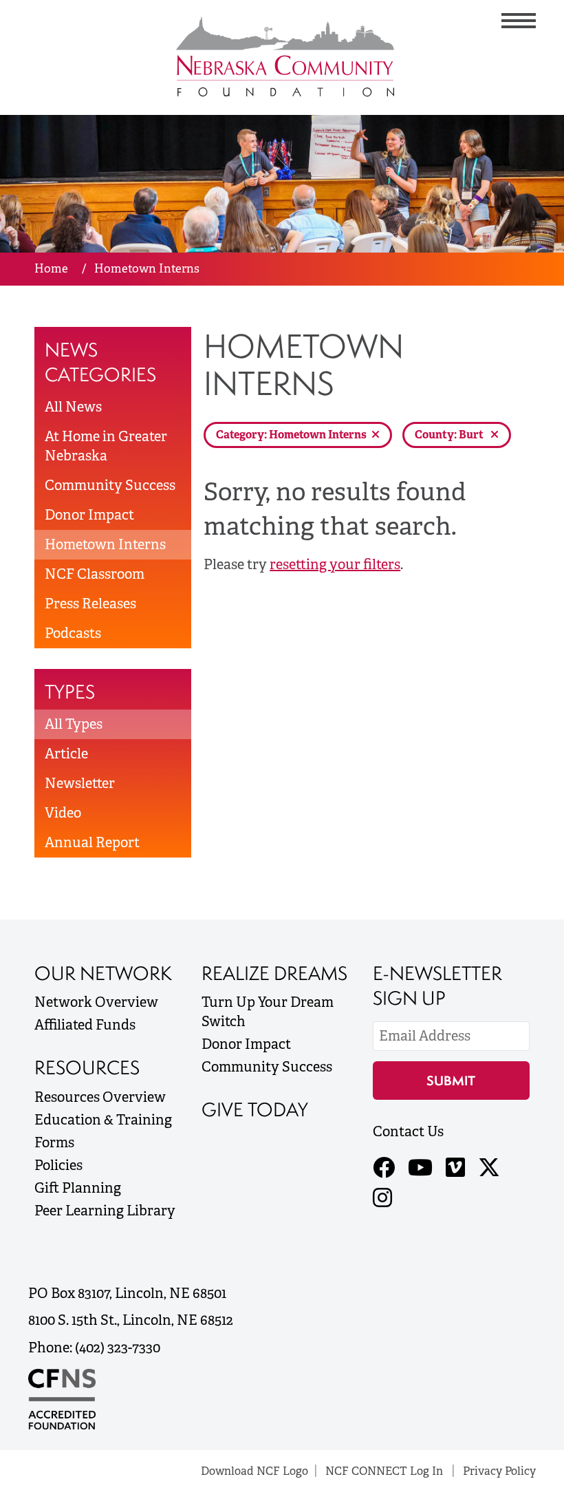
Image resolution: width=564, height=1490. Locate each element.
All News (73, 407)
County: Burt (450, 434)
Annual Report (92, 842)
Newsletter (80, 783)
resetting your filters (335, 564)
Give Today (255, 1109)
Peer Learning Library (104, 1211)
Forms (54, 1142)
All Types (73, 724)
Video (63, 813)
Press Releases (90, 604)
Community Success (110, 485)
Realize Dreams (274, 973)
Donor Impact (89, 515)
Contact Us (408, 1131)
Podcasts (73, 633)
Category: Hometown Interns (291, 434)
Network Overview (96, 1002)
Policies (58, 1165)
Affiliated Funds (84, 1025)
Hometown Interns (105, 544)
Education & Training (103, 1120)
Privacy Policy (499, 1471)
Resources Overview (100, 1097)
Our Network (103, 973)
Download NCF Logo (254, 1471)
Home (51, 268)
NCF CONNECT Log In (384, 1471)
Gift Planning (77, 1188)
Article (66, 754)
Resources (87, 1067)
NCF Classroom (94, 574)
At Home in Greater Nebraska (106, 446)
